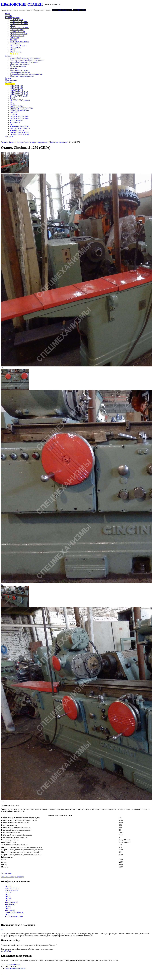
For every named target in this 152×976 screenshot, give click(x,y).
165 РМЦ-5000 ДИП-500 (19, 116)
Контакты (9, 136)
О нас (7, 14)
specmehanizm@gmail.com (15, 968)
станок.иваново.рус (13, 964)
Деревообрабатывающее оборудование (24, 62)
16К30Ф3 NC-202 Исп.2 (19, 22)
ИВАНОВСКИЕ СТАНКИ (22, 4)
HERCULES (14, 38)
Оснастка (13, 68)
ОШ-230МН (10, 904)
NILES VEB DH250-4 (18, 46)
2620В (12, 104)
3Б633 (7, 908)
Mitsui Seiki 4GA (11, 890)
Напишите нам (6, 873)
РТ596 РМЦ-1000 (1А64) (19, 42)
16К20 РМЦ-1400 (16, 86)
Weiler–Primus (15, 44)
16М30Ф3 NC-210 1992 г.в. (20, 128)
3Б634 (7, 896)
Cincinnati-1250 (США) (14, 916)
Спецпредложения (12, 18)
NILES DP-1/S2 (15, 48)
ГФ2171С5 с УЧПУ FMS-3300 (21, 108)
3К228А (8, 898)
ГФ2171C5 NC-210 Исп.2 (19, 28)
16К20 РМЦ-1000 (16, 88)
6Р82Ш (12, 26)
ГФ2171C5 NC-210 (17, 36)
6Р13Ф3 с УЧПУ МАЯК (19, 96)
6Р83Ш (12, 50)
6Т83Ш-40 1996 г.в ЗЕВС (19, 126)
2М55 (12, 124)
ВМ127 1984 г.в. (16, 52)
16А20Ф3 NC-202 (16, 90)
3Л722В (8, 892)
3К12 (7, 894)
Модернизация (11, 80)
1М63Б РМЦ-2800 (16, 30)
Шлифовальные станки (58, 142)
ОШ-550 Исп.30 (11, 902)
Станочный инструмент (19, 70)
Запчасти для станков (18, 66)
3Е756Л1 (8, 886)
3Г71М (8, 906)
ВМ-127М (13, 114)
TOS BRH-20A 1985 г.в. (14, 912)
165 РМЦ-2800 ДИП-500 (19, 118)
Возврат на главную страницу (12, 877)
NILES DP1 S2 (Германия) (20, 100)
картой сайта (6, 951)
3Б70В (7, 900)
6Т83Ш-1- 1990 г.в (17, 130)
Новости (8, 16)
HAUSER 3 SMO (11, 888)
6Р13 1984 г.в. (15, 122)
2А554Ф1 (13, 40)
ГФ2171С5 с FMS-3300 (18, 34)
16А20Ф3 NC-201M (17, 32)
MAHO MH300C (16, 120)
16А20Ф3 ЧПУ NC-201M (19, 132)
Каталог (8, 56)
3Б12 (7, 914)
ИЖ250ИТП (14, 112)
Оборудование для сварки (19, 64)
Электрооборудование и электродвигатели (26, 74)
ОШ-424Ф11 (10, 910)
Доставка (8, 82)
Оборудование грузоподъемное (22, 76)
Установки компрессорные (20, 72)
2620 (11, 102)
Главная (4, 142)
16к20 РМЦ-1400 (16, 20)
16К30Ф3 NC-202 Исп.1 (19, 24)
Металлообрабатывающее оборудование (25, 58)
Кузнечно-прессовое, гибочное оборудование (27, 60)
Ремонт (8, 78)
